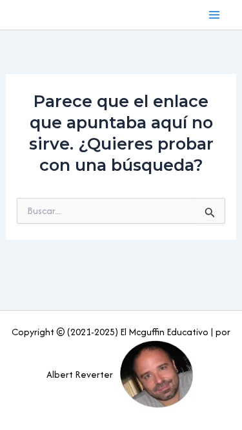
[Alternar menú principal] (215, 15)
